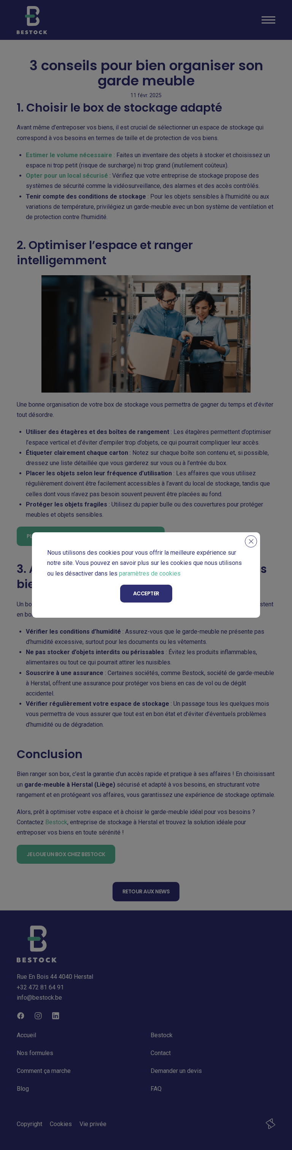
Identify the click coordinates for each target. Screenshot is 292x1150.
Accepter (146, 593)
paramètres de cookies (150, 573)
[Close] (251, 541)
